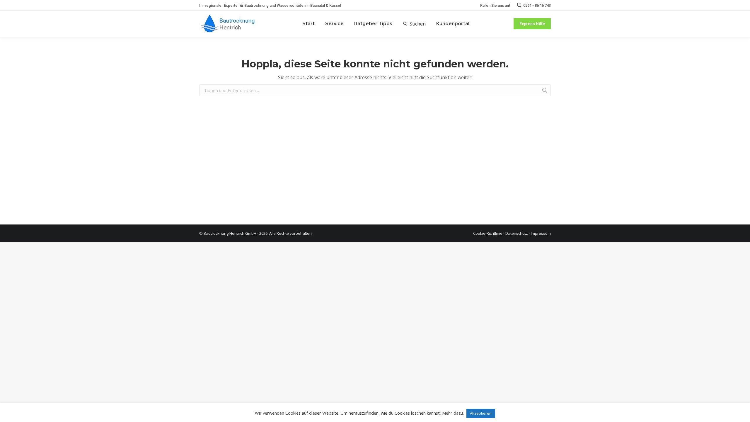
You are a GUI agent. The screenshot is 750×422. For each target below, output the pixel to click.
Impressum (541, 233)
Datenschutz (516, 233)
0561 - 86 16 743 (537, 5)
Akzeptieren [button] (481, 413)
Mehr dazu (452, 413)
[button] (414, 24)
